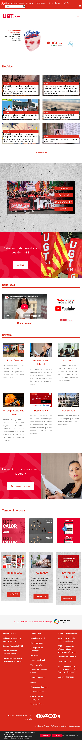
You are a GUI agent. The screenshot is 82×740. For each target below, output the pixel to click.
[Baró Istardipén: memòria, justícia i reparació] (61, 133)
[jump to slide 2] (40, 52)
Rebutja (57, 735)
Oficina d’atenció (14, 360)
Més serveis (68, 410)
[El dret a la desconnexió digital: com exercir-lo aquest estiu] (61, 109)
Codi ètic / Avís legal (42, 726)
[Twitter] (52, 3)
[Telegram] (64, 3)
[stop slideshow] (44, 52)
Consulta (41, 597)
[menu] (80, 6)
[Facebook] (49, 3)
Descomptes (41, 410)
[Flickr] (61, 3)
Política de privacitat (58, 726)
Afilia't (20, 265)
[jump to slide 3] (42, 52)
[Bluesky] (70, 3)
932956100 (41, 3)
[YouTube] (58, 3)
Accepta (45, 735)
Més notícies (41, 152)
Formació (68, 360)
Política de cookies (73, 726)
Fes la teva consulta (20, 486)
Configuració (70, 735)
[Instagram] (55, 3)
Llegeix (14, 594)
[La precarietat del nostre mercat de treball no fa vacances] (21, 109)
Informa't (68, 598)
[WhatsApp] (67, 3)
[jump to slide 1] (38, 52)
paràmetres (25, 738)
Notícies (7, 66)
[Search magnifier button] (24, 6)
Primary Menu (78, 16)
